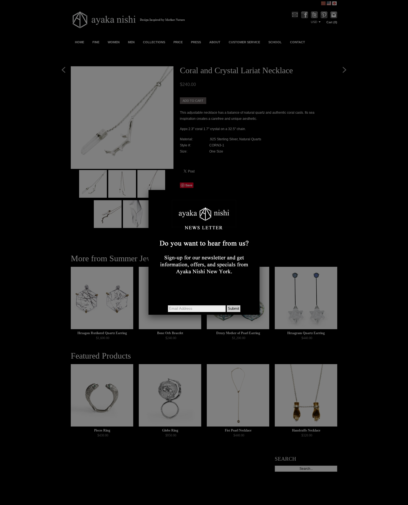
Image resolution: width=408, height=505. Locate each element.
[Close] (260, 190)
